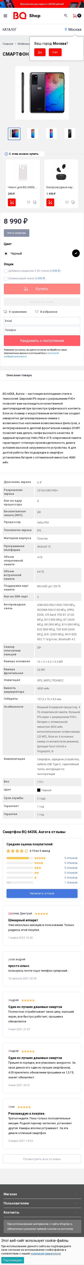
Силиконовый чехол (26, 278)
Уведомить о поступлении (42, 341)
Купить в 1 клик (42, 302)
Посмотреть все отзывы (42, 1159)
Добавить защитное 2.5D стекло (34, 270)
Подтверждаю (12, 1260)
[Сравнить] (35, 202)
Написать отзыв (42, 893)
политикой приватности (45, 1253)
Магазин (10, 1194)
